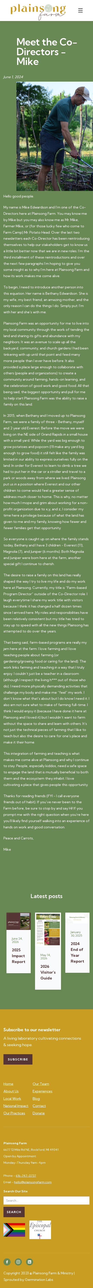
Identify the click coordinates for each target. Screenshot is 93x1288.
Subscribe (18, 1059)
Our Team (41, 1084)
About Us (11, 1091)
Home (8, 1084)
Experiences (42, 1091)
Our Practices (14, 1113)
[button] (82, 10)
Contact (39, 1106)
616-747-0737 (26, 1176)
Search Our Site (15, 1191)
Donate (39, 1113)
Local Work (12, 1098)
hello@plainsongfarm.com (33, 1182)
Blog (36, 1098)
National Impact (15, 1106)
